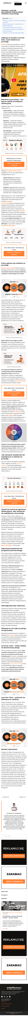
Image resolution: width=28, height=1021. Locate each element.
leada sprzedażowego (16, 663)
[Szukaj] (3, 836)
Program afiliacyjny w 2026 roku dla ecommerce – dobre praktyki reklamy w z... (13, 916)
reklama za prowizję (10, 41)
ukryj (11, 18)
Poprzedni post (5, 797)
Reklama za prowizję (7, 268)
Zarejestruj (17, 4)
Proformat (15, 1013)
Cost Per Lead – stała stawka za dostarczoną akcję (13, 647)
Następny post (22, 797)
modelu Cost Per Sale (13, 171)
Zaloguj (16, 1)
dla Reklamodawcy (15, 912)
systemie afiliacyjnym (8, 225)
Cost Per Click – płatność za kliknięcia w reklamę (13, 699)
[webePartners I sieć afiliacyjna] (7, 3)
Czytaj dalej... (6, 927)
